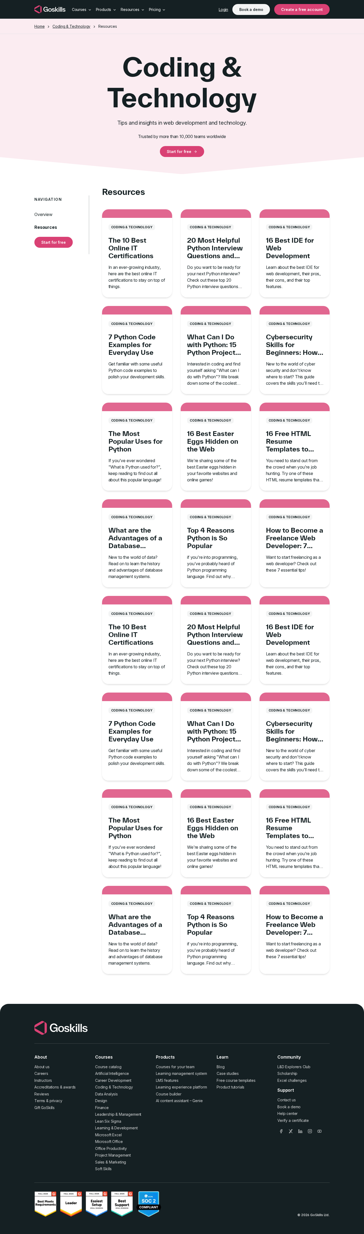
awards (69, 1087)
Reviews (41, 1094)
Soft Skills (103, 1168)
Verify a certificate (293, 1120)
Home (39, 26)
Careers (41, 1073)
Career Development (113, 1080)
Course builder (168, 1094)
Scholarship (287, 1073)
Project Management (113, 1155)
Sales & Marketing (110, 1162)
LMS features (167, 1080)
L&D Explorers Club (293, 1066)
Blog (220, 1066)
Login (223, 9)
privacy (56, 1100)
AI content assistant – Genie (179, 1100)
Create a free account (302, 9)
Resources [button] (130, 9)
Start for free (179, 151)
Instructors (43, 1080)
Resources (45, 227)
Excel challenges (291, 1080)
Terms (39, 1100)
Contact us (286, 1100)
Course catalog (108, 1066)
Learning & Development (116, 1128)
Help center (287, 1113)
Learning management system (181, 1073)
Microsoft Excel (108, 1135)
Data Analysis (106, 1094)
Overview (43, 214)
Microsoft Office (109, 1141)
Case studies (228, 1073)
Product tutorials (230, 1087)
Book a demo (251, 9)
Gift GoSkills (44, 1107)
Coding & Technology (71, 26)
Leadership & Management (118, 1114)
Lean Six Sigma (108, 1121)
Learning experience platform (181, 1087)
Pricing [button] (155, 9)
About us (42, 1066)
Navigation (48, 199)
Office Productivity (111, 1148)
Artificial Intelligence (112, 1073)
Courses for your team (175, 1066)
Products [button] (104, 9)
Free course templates (236, 1080)
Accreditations (46, 1087)
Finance (102, 1107)
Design (101, 1100)
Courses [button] (79, 9)
